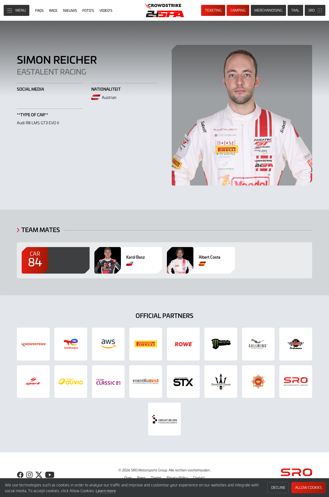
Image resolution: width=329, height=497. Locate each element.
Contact (199, 477)
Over (128, 477)
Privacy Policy (177, 477)
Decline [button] (278, 487)
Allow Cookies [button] (308, 487)
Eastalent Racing (51, 71)
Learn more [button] (106, 490)
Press (141, 477)
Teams (156, 477)
